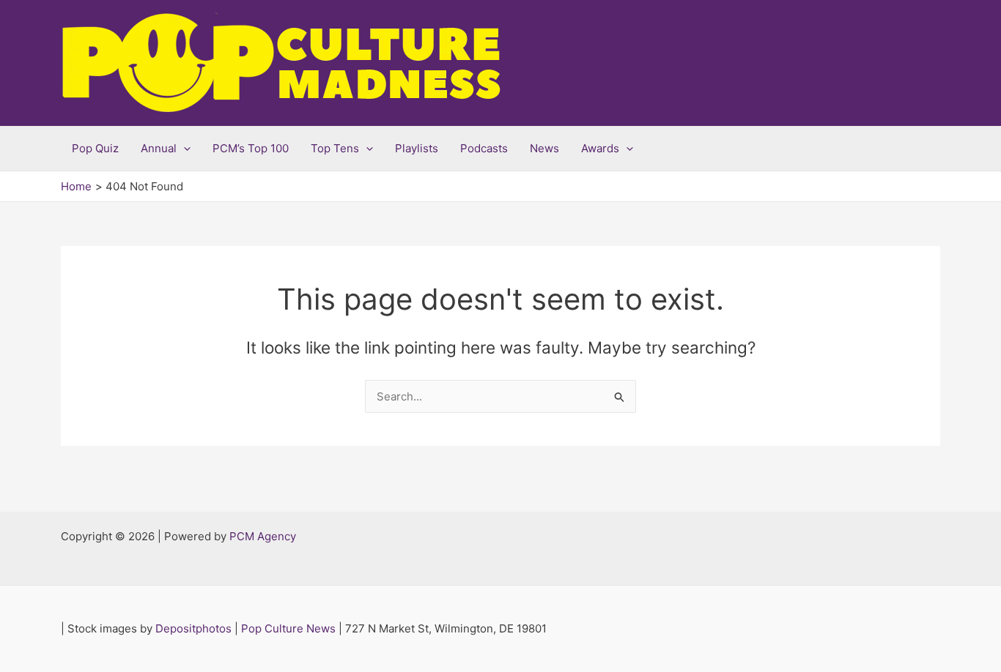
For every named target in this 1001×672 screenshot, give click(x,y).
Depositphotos (193, 628)
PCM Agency (262, 536)
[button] (184, 149)
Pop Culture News (288, 628)
